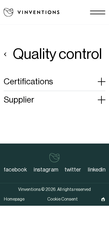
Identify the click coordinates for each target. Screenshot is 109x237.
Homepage (14, 199)
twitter (72, 169)
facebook (15, 169)
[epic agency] (103, 199)
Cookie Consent (62, 199)
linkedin (96, 169)
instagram (46, 169)
